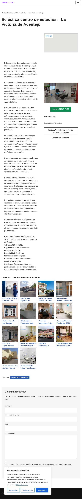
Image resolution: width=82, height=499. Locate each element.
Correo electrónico (12, 415)
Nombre (8, 406)
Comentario (10, 433)
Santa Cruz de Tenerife (19, 377)
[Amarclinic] (8, 2)
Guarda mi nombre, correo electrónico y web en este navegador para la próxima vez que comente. (38, 466)
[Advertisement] (21, 47)
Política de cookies (22, 485)
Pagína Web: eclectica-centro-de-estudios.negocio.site (60, 131)
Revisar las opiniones (61, 138)
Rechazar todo (28, 490)
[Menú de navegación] (77, 2)
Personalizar (13, 490)
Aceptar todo (42, 490)
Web (6, 424)
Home (4, 13)
